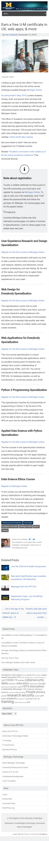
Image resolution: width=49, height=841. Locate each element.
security (27, 695)
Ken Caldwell (11, 35)
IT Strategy (6, 740)
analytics (38, 675)
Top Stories (28, 523)
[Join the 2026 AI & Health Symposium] (5, 571)
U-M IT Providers (9, 781)
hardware (13, 687)
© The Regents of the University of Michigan (24, 818)
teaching (28, 699)
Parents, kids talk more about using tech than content (36, 613)
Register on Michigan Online (14, 486)
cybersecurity (34, 680)
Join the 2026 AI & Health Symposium (28, 566)
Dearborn (12, 684)
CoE (22, 677)
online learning (20, 692)
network (11, 692)
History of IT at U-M (10, 772)
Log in (4, 794)
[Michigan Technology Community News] (24, 10)
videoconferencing (20, 702)
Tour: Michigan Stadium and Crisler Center (18, 662)
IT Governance (8, 745)
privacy (40, 692)
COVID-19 (11, 680)
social (37, 696)
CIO (18, 677)
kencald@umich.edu (19, 548)
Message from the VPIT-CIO (23, 586)
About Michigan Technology (13, 763)
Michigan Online (34, 90)
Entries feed (7, 799)
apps (44, 675)
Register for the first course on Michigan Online (22, 252)
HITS (26, 686)
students (12, 698)
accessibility (27, 675)
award (4, 677)
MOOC (36, 527)
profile (3, 696)
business (12, 677)
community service (39, 677)
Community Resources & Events (15, 767)
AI (33, 675)
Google (41, 683)
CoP (3, 680)
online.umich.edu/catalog (21, 137)
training (5, 530)
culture (21, 680)
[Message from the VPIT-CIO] (5, 591)
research (14, 695)
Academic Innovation (10, 527)
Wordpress (43, 834)
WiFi (28, 702)
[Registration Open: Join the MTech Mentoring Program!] (5, 601)
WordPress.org (8, 808)
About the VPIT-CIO (10, 731)
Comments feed (8, 803)
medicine (31, 689)
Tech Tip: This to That (9, 658)
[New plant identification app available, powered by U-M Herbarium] (5, 581)
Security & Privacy (9, 749)
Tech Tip (36, 699)
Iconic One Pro (18, 834)
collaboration (28, 677)
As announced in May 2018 (13, 95)
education (22, 683)
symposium (21, 699)
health (19, 687)
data (4, 683)
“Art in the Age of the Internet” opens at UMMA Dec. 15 (13, 613)
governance (5, 687)
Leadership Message (11, 689)
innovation (37, 686)
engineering (34, 684)
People (31, 692)
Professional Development (12, 523)
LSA (24, 689)
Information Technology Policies (15, 736)
